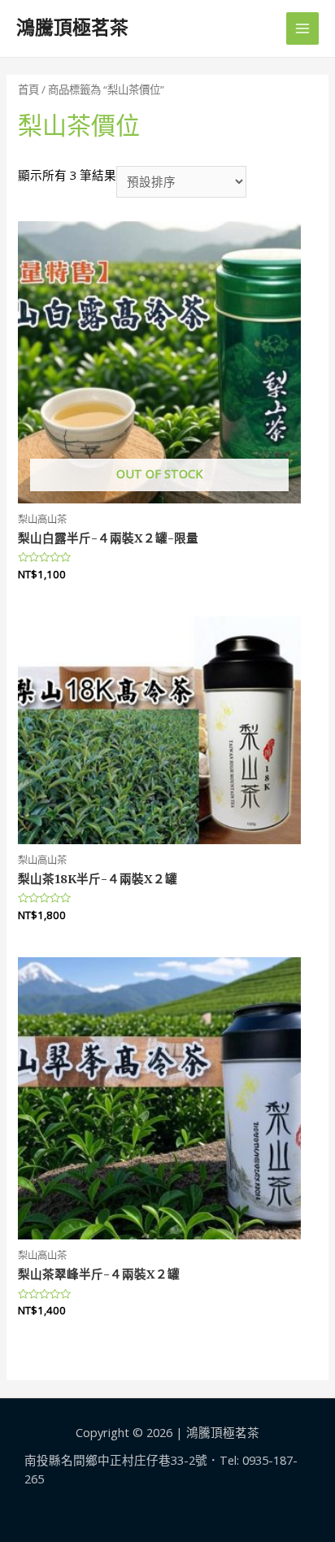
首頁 (28, 89)
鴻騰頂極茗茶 (72, 27)
